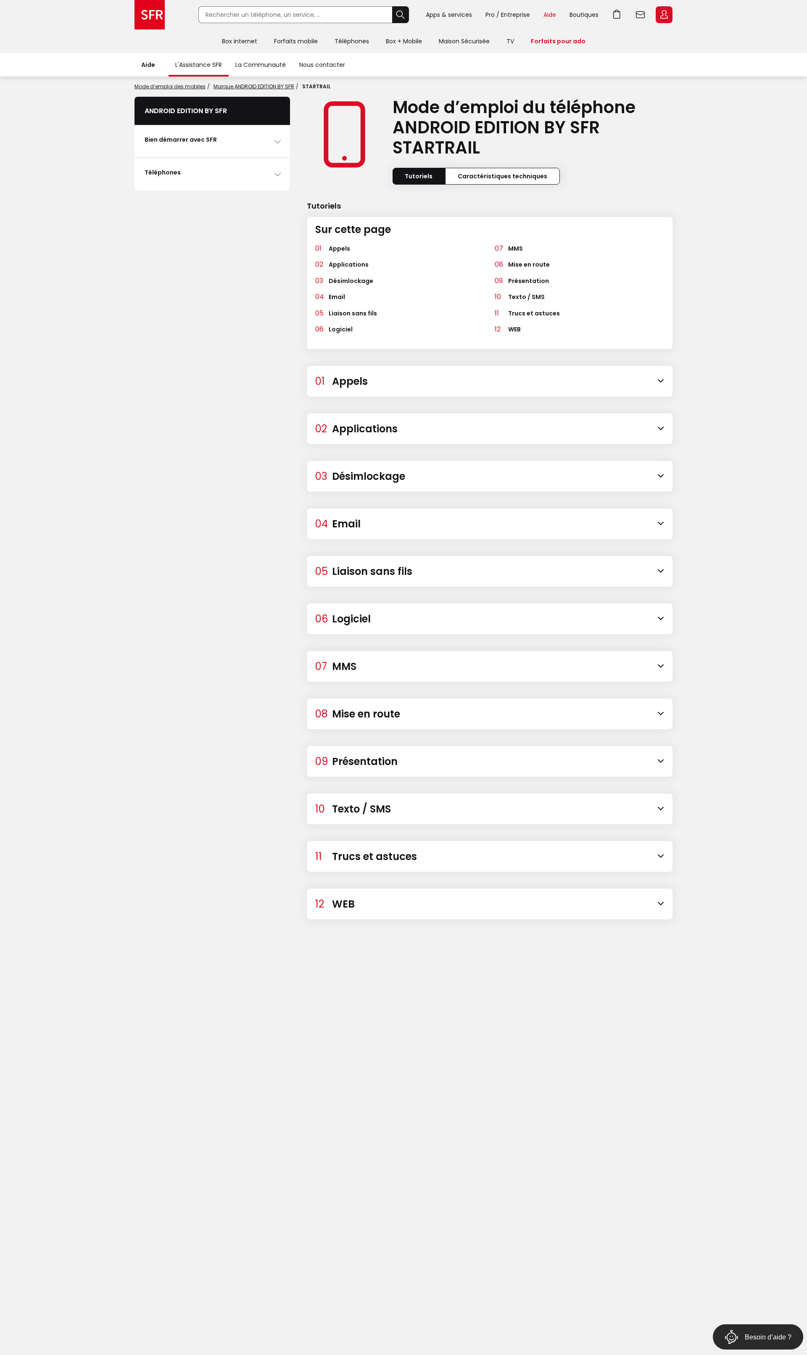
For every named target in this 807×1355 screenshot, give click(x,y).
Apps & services (449, 15)
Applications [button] (349, 264)
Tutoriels (419, 176)
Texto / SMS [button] (526, 297)
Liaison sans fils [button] (353, 313)
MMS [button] (515, 248)
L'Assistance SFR (198, 65)
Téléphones (352, 41)
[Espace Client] (663, 15)
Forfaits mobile (296, 41)
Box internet (239, 41)
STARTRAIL (316, 86)
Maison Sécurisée (464, 41)
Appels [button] (339, 248)
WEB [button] (514, 329)
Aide (549, 15)
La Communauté (260, 65)
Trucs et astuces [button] (534, 313)
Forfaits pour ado (558, 41)
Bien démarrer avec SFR (181, 139)
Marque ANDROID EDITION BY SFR (254, 86)
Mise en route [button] (529, 264)
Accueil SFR (149, 14)
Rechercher (400, 14)
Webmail (640, 14)
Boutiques (584, 15)
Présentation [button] (528, 281)
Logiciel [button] (341, 329)
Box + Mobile (404, 41)
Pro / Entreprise (507, 15)
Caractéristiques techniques (502, 176)
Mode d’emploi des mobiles (170, 86)
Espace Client (664, 14)
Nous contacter (322, 65)
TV (510, 41)
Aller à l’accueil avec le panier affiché (617, 14)
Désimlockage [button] (351, 281)
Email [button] (337, 297)
